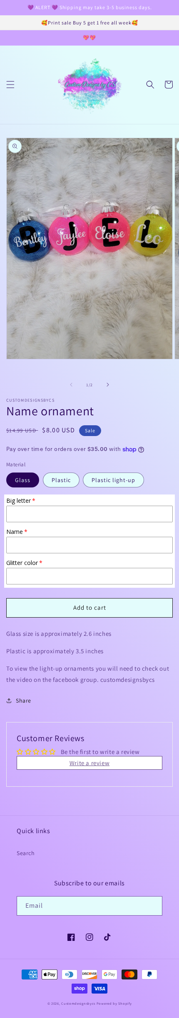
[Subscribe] (153, 906)
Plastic (61, 480)
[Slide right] (108, 385)
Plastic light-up (113, 480)
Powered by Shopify (114, 1003)
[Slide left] (71, 385)
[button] (10, 84)
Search (26, 853)
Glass (22, 480)
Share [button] (23, 700)
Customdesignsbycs (78, 1003)
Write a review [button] (89, 763)
